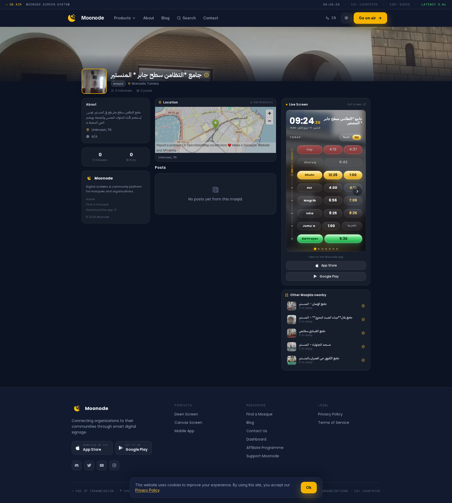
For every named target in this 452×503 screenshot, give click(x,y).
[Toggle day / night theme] (346, 18)
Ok (309, 487)
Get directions (263, 102)
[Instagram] (114, 465)
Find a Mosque (259, 414)
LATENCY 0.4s (433, 4)
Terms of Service (333, 422)
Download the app (99, 209)
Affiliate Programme (265, 447)
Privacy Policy (330, 414)
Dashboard (256, 439)
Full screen (354, 104)
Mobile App (184, 430)
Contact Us (256, 430)
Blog (250, 422)
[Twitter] (89, 465)
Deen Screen (186, 414)
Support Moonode (262, 456)
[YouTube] (102, 465)
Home (90, 199)
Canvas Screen (188, 422)
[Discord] (77, 465)
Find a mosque (97, 204)
